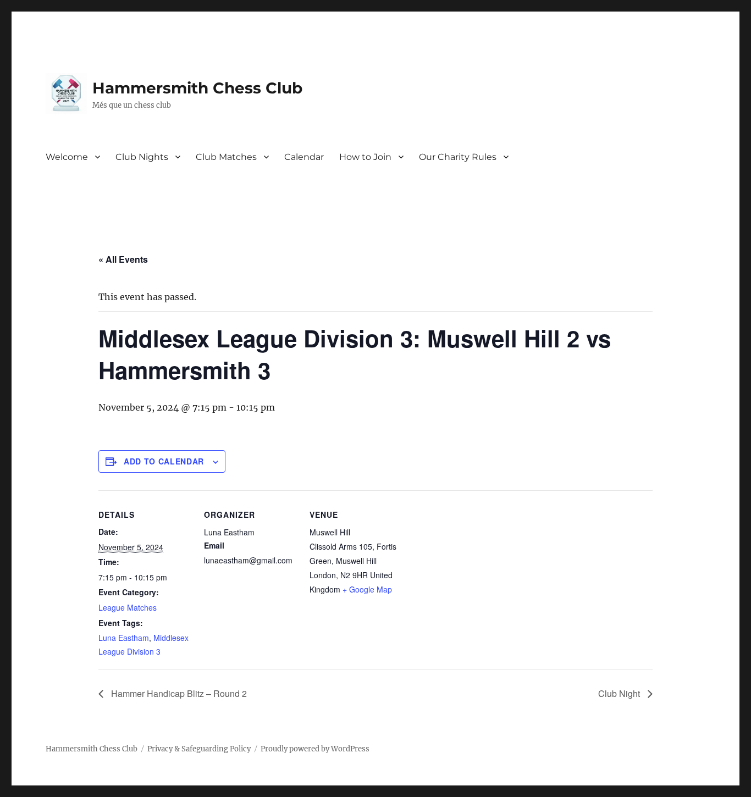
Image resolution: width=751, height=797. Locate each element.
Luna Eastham (123, 637)
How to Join (365, 157)
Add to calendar (164, 461)
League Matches (127, 607)
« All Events (123, 259)
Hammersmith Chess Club (197, 88)
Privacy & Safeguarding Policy (199, 749)
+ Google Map (367, 589)
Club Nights (141, 157)
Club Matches (226, 157)
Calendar (304, 157)
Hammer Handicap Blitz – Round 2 (178, 693)
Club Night (620, 693)
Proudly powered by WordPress (315, 749)
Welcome (67, 157)
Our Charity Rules (457, 157)
